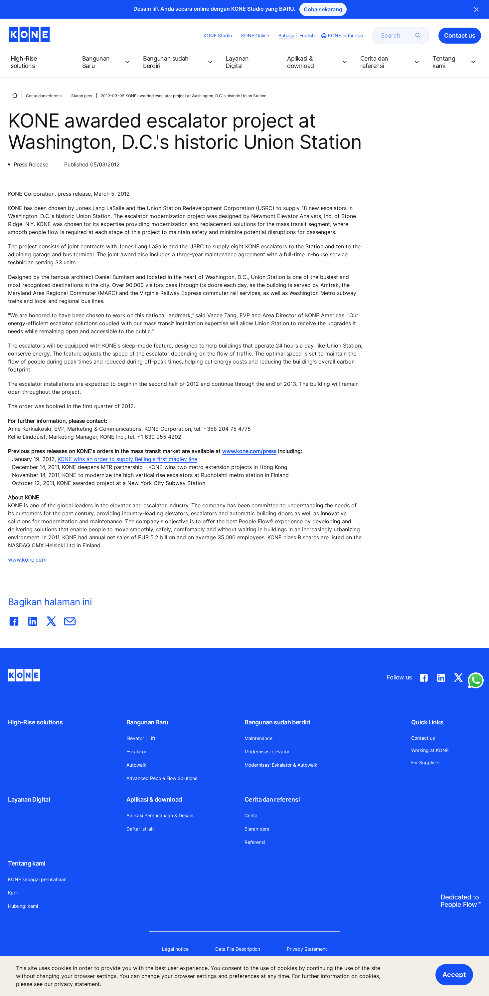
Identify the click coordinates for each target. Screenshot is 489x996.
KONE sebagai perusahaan (37, 879)
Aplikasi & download (154, 799)
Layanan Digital (29, 799)
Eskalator (136, 751)
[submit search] (418, 36)
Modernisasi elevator (266, 751)
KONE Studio (218, 35)
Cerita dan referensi (44, 95)
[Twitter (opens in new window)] (458, 676)
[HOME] (14, 95)
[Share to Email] (70, 620)
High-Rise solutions (35, 722)
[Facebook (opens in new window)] (423, 676)
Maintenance (258, 738)
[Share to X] (51, 620)
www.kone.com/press (249, 451)
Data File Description (237, 949)
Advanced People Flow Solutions (161, 778)
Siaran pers (81, 95)
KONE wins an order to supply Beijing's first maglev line (127, 459)
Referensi (254, 842)
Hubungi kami (23, 906)
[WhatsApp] (476, 680)
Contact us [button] (459, 35)
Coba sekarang (323, 9)
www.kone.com (27, 559)
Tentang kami (27, 863)
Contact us (423, 738)
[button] (41, 62)
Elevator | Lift (140, 738)
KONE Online (255, 35)
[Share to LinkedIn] (33, 620)
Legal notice (175, 949)
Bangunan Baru (147, 722)
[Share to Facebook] (14, 620)
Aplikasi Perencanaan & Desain (159, 815)
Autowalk (136, 765)
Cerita (250, 815)
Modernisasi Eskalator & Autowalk (280, 765)
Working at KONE (430, 750)
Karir (13, 892)
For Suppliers (425, 762)
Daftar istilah (140, 829)
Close (476, 9)
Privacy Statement (307, 949)
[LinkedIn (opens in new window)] (441, 676)
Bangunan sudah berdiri (277, 722)
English (307, 35)
